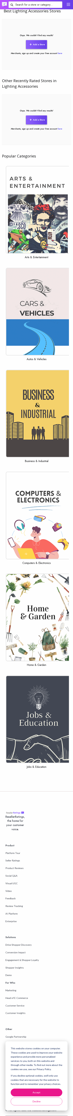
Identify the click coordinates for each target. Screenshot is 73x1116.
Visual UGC (11, 883)
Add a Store (39, 44)
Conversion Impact (15, 952)
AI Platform (11, 913)
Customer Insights (15, 1013)
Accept (36, 1092)
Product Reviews (14, 868)
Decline (37, 1101)
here (60, 53)
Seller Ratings (12, 860)
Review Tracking (14, 906)
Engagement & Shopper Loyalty (22, 960)
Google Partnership (15, 1036)
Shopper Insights (14, 967)
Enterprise (11, 921)
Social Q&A (11, 875)
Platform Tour (12, 853)
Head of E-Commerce (16, 997)
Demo (8, 975)
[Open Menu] (68, 4)
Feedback (10, 898)
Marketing (10, 990)
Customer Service (14, 1005)
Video (8, 890)
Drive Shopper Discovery (18, 944)
